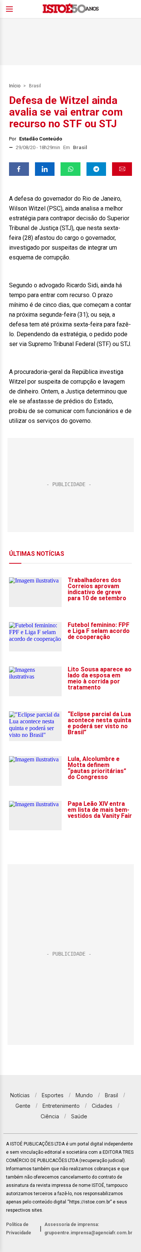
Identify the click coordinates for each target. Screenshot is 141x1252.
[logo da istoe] (71, 9)
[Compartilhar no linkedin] (45, 169)
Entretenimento (61, 1106)
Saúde (79, 1116)
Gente (22, 1106)
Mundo (84, 1095)
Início (14, 85)
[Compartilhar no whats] (70, 169)
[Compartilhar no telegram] (96, 169)
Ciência (50, 1116)
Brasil (35, 85)
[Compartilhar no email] (122, 169)
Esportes (53, 1095)
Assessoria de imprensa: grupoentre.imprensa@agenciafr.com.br (88, 1228)
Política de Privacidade (18, 1228)
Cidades (102, 1106)
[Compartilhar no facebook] (19, 169)
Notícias (20, 1095)
